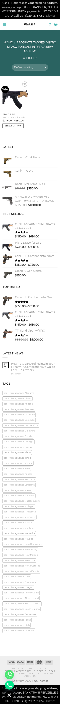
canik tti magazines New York (19, 560)
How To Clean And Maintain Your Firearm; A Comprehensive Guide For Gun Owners (33, 367)
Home (8, 42)
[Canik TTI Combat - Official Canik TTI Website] (29, 24)
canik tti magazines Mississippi (20, 517)
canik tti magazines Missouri (18, 522)
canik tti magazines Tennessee (20, 614)
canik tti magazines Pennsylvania (21, 592)
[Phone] (9, 685)
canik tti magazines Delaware (19, 430)
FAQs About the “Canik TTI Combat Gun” (30, 673)
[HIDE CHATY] (9, 695)
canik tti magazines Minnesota (20, 511)
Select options (13, 126)
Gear (52, 671)
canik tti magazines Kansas (18, 474)
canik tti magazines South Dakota (22, 609)
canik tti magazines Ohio (17, 576)
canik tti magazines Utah (17, 625)
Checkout (40, 671)
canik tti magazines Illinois (17, 458)
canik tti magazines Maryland (19, 495)
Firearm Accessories (18, 671)
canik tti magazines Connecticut (21, 425)
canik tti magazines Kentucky (19, 479)
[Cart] (56, 24)
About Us (30, 676)
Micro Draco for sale (13, 117)
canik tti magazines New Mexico (21, 555)
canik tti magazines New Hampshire (23, 544)
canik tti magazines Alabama (19, 393)
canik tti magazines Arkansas (19, 409)
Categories (34, 668)
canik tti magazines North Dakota (21, 571)
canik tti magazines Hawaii (18, 447)
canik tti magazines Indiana (18, 463)
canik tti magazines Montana (19, 528)
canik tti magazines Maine (17, 490)
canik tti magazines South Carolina (22, 603)
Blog (47, 668)
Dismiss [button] (50, 15)
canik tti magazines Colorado (19, 420)
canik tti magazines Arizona (18, 404)
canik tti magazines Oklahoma (20, 582)
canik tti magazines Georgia (19, 441)
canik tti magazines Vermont (19, 630)
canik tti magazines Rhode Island (21, 598)
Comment (16, 374)
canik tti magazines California (19, 414)
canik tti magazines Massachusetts (22, 501)
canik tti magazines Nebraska (19, 533)
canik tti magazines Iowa (17, 468)
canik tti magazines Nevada (18, 539)
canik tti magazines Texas (17, 620)
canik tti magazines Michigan (19, 506)
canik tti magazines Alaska (18, 398)
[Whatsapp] (9, 674)
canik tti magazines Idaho (17, 452)
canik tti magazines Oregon (18, 587)
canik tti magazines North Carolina (22, 565)
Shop (21, 668)
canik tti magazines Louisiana (19, 485)
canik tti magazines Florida (18, 436)
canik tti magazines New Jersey (20, 549)
